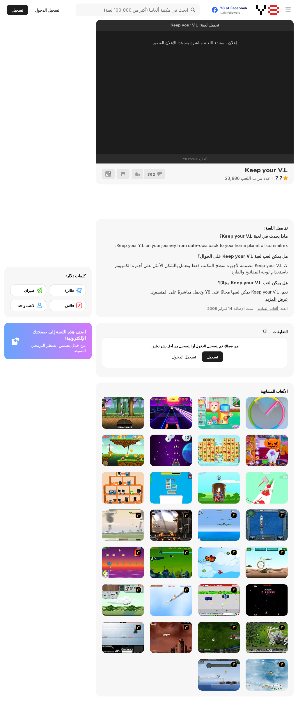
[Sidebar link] (288, 10)
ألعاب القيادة (268, 308)
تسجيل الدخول (47, 10)
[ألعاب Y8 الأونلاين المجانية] (267, 10)
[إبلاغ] (123, 174)
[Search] (193, 9)
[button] (276, 299)
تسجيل (17, 10)
